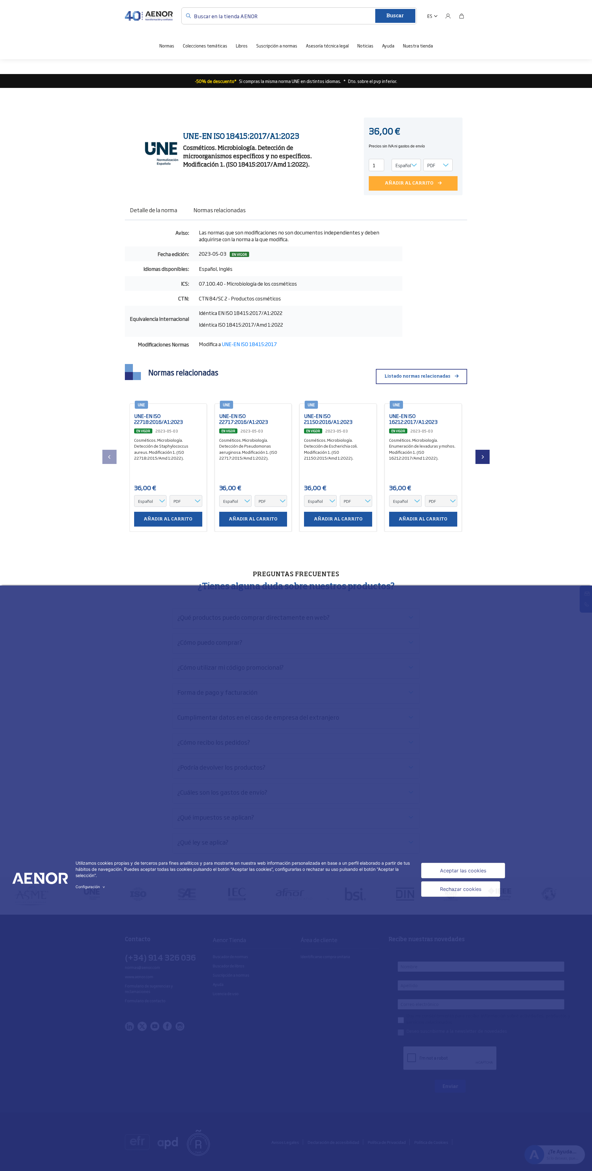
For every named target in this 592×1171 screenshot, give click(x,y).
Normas (166, 45)
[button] (432, 16)
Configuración (91, 886)
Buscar (395, 16)
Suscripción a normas (276, 45)
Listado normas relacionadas (417, 376)
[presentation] (109, 457)
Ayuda (388, 45)
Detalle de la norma (153, 210)
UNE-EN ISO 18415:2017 (249, 344)
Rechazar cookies (460, 889)
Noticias (365, 45)
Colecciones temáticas (205, 45)
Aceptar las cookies (463, 870)
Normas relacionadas (219, 210)
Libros (242, 45)
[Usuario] (448, 16)
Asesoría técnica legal (327, 45)
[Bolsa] (461, 16)
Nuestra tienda (418, 45)
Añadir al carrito (409, 183)
